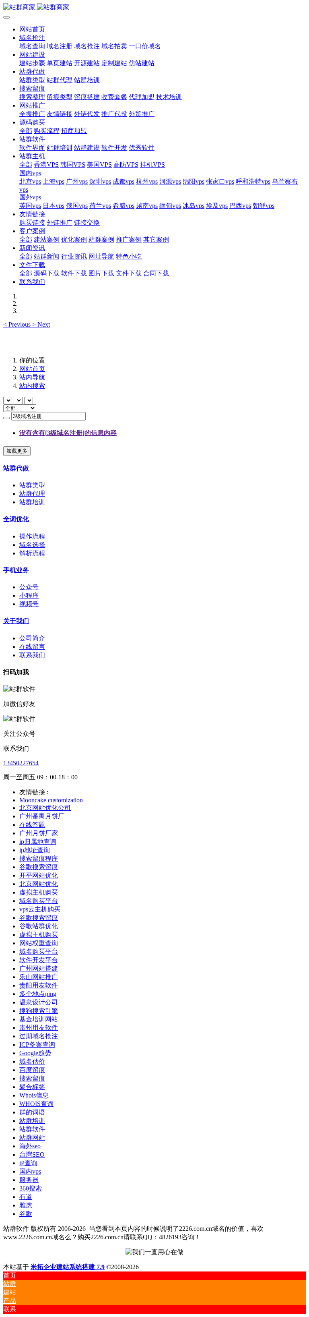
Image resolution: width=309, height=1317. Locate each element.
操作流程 (32, 536)
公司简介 (32, 638)
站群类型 (32, 485)
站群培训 (32, 502)
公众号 (29, 587)
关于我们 (16, 620)
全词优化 (16, 519)
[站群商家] (154, 7)
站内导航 (32, 377)
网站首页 (32, 29)
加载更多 (16, 451)
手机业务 (16, 570)
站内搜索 (32, 385)
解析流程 (32, 553)
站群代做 (16, 468)
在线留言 (32, 646)
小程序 (29, 595)
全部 (25, 130)
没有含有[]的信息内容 (68, 432)
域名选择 (32, 544)
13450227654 (21, 763)
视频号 (29, 604)
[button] (17, 324)
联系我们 (32, 655)
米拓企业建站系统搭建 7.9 (68, 1266)
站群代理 (32, 493)
